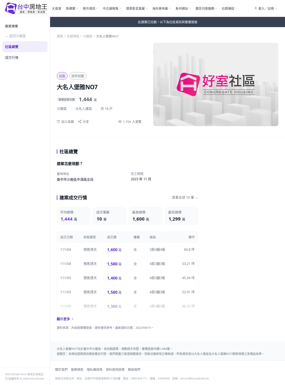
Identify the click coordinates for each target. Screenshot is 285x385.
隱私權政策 (94, 369)
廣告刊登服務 (204, 8)
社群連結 (228, 8)
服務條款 (77, 369)
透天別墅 (78, 76)
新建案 (70, 8)
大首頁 (56, 8)
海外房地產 (160, 8)
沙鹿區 (87, 36)
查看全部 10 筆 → (185, 197)
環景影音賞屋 (135, 8)
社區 (62, 76)
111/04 (65, 249)
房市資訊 (89, 8)
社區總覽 (11, 46)
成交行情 (11, 57)
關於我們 (61, 369)
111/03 (65, 278)
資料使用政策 (115, 369)
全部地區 (73, 36)
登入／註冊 (266, 8)
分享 (86, 121)
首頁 (60, 36)
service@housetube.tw (194, 378)
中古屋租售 (111, 8)
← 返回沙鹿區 (15, 36)
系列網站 (181, 8)
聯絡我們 (134, 369)
